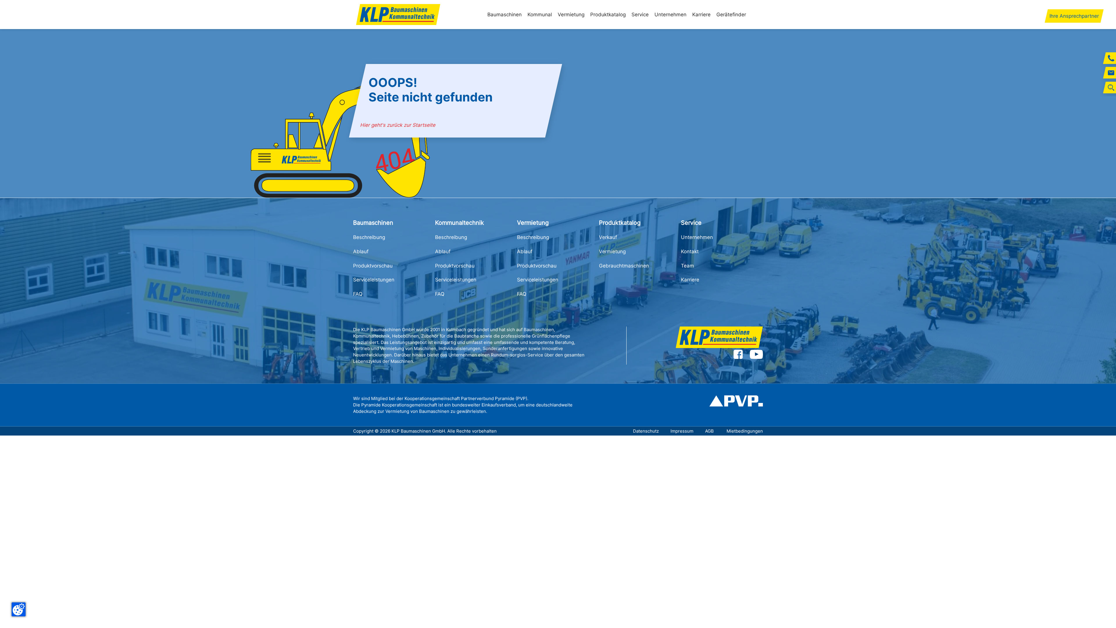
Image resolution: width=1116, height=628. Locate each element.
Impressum (681, 431)
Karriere (701, 14)
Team (687, 266)
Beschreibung (369, 237)
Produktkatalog (608, 14)
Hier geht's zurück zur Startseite (398, 125)
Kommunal (539, 14)
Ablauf (361, 251)
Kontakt (690, 251)
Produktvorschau (373, 266)
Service (640, 14)
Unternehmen (670, 14)
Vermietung (571, 14)
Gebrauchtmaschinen (624, 266)
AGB (710, 431)
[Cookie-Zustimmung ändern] (19, 609)
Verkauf (608, 237)
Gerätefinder (731, 14)
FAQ (357, 294)
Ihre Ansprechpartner (1074, 16)
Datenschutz (646, 431)
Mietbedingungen (745, 431)
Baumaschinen (504, 14)
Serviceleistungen (373, 280)
